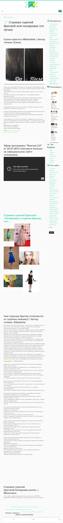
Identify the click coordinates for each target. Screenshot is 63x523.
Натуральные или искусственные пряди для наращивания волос (54, 117)
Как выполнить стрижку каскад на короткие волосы (18, 509)
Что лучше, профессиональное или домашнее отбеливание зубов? (54, 66)
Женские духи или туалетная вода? (53, 35)
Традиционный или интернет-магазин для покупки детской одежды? (53, 27)
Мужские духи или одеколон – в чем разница (53, 222)
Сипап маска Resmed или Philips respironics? (54, 81)
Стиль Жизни (53, 156)
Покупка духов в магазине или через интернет (53, 137)
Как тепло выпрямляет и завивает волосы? (53, 207)
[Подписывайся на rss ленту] (3, 11)
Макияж (51, 158)
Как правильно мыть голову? (53, 97)
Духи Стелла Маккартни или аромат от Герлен (53, 217)
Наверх (59, 519)
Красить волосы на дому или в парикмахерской (55, 106)
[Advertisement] (33, 132)
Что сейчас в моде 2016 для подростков (32, 511)
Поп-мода (10, 17)
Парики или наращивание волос (54, 127)
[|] (31, 4)
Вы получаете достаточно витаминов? (53, 182)
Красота (51, 154)
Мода (5, 17)
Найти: (50, 227)
